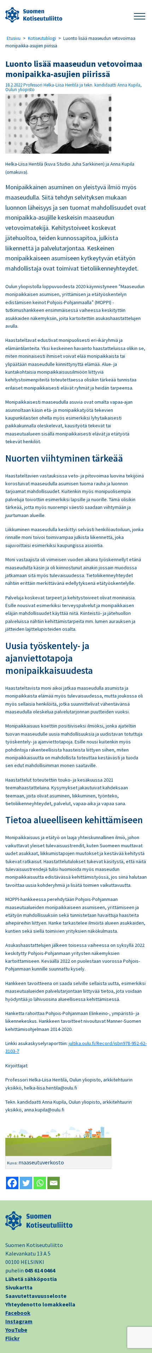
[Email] (53, 1183)
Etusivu (14, 38)
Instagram (19, 1321)
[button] (140, 15)
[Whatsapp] (40, 1183)
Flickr (12, 1338)
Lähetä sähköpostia (31, 1278)
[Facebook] (12, 1183)
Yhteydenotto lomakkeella (40, 1304)
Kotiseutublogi (42, 38)
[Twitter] (26, 1183)
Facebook (17, 1312)
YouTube (16, 1329)
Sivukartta (19, 1287)
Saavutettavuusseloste (35, 1295)
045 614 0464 (40, 1270)
